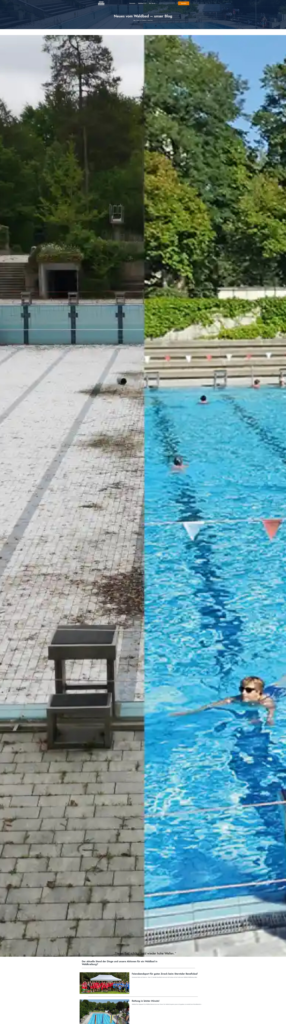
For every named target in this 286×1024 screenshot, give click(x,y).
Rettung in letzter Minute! (145, 1000)
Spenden (183, 3)
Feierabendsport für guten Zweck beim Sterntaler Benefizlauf (165, 973)
